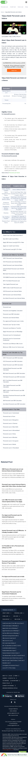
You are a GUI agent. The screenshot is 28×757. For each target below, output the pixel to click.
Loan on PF (5, 668)
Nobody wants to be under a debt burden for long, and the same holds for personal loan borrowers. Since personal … (13, 567)
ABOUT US (4, 675)
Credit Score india (6, 623)
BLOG (10, 675)
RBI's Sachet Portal (13, 715)
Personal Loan (4, 7)
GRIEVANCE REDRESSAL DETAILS (10, 688)
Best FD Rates (14, 660)
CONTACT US (12, 678)
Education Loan (5, 663)
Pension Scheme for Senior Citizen (10, 653)
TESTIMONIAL (5, 680)
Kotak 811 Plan (20, 655)
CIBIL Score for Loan (7, 640)
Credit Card (13, 7)
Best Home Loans (17, 658)
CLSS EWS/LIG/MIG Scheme (8, 648)
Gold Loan (21, 660)
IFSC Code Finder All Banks (8, 643)
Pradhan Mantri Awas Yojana (8, 650)
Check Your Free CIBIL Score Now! (17, 754)
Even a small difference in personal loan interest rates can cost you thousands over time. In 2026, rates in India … (13, 490)
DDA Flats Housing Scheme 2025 (10, 635)
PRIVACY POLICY (6, 683)
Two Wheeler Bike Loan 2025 (9, 655)
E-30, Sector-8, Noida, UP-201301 (13, 721)
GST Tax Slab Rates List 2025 (9, 645)
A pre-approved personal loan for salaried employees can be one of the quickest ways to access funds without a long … (14, 521)
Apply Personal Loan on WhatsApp (10, 630)
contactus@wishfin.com (13, 725)
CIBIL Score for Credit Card (8, 638)
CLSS (18, 645)
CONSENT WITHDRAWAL (8, 685)
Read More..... (17, 749)
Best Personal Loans (7, 658)
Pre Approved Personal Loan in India (13, 576)
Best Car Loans (5, 660)
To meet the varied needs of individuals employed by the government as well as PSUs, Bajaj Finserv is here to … (14, 598)
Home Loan (20, 7)
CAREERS (4, 678)
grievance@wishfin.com (13, 713)
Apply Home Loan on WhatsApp (9, 628)
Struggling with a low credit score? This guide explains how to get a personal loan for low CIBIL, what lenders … (13, 506)
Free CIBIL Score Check (17, 623)
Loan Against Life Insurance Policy (10, 665)
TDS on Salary (12, 668)
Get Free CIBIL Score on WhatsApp (10, 633)
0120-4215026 (13, 711)
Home (2, 12)
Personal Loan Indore (14, 172)
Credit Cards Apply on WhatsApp (10, 625)
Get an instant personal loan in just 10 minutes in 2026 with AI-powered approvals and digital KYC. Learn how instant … (14, 536)
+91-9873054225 (13, 723)
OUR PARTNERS (14, 680)
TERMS (16, 675)
